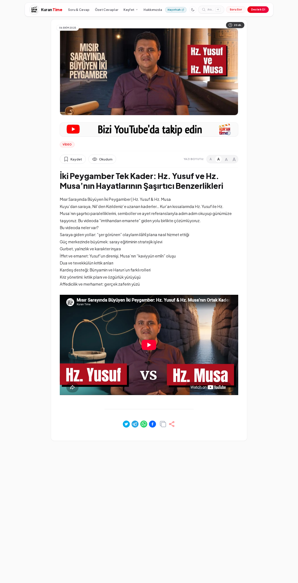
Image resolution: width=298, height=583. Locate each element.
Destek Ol (258, 9)
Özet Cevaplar (106, 10)
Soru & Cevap (79, 10)
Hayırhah (174, 9)
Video (67, 144)
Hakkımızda (153, 10)
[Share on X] (126, 424)
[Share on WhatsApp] (143, 424)
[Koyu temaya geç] (192, 9)
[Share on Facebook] (152, 424)
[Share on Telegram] (135, 424)
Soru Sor (236, 9)
